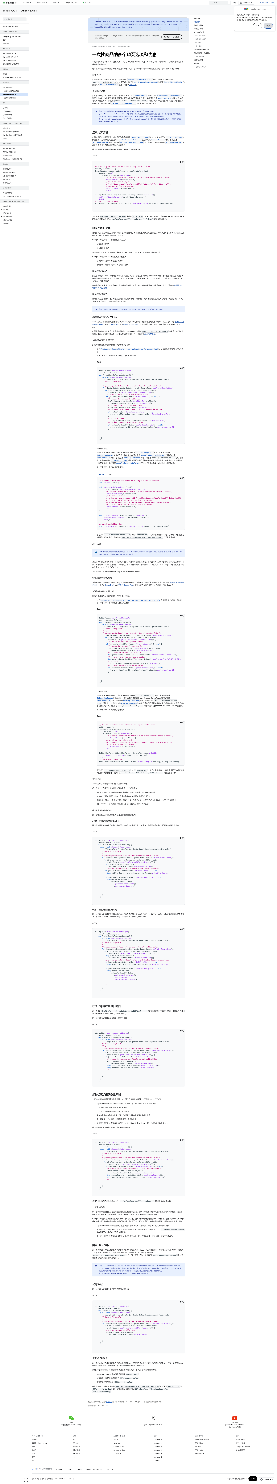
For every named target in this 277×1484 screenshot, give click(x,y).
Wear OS (117, 1443)
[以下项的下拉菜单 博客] (91, 2)
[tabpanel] (141, 503)
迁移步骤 (132, 85)
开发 (54, 3)
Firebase (79, 1469)
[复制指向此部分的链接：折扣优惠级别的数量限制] (123, 1094)
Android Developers (98, 46)
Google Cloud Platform (94, 1469)
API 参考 (198, 1447)
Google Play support (243, 1447)
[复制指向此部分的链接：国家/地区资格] (111, 1245)
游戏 (74, 1440)
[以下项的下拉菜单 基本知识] (32, 2)
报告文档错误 (240, 1443)
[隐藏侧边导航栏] (26, 1480)
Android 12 (158, 1457)
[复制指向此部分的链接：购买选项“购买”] (109, 271)
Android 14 (158, 1450)
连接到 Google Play (130, 324)
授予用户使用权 (158, 309)
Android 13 (158, 1454)
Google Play (69, 3)
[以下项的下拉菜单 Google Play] (77, 2)
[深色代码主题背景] (180, 162)
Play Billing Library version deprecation (116, 27)
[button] (14, 206)
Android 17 (158, 1440)
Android (34, 1440)
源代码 (34, 1450)
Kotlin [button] (101, 474)
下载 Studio (199, 1450)
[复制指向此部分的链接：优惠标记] (105, 1284)
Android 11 (158, 1460)
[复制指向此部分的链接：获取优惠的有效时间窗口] (123, 1006)
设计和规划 (41, 3)
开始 (268, 26)
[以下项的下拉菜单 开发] (59, 2)
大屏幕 (116, 1440)
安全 (33, 1447)
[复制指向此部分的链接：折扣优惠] (103, 779)
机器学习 (76, 1443)
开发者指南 (199, 1443)
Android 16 (158, 1443)
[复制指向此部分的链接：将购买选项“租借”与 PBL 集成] (120, 317)
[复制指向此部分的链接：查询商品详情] (107, 91)
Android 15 (158, 1447)
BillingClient (114, 324)
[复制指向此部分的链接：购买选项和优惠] (112, 228)
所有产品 (110, 1469)
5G (74, 1457)
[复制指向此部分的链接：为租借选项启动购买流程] (116, 340)
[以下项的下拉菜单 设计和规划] (48, 2)
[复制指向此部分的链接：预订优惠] (103, 543)
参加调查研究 (240, 1450)
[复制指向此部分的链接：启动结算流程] (110, 132)
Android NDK (199, 1454)
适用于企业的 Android (39, 1443)
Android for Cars (119, 1450)
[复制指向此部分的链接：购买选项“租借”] (109, 294)
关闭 (257, 26)
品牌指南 (50, 1479)
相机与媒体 (76, 1450)
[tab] (101, 474)
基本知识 (26, 3)
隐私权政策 (76, 1454)
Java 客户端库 (149, 334)
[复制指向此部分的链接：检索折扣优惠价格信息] (114, 810)
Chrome (69, 1469)
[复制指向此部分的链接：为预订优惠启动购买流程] (116, 591)
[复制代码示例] (183, 162)
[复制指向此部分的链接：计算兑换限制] (107, 1207)
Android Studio (262, 3)
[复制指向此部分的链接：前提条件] (103, 75)
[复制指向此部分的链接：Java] (99, 156)
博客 (86, 3)
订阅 (253, 1479)
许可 (42, 1479)
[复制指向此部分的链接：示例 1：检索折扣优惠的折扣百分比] (121, 821)
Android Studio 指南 (202, 1440)
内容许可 (109, 1402)
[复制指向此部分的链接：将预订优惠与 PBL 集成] (114, 578)
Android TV (117, 1454)
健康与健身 (76, 1447)
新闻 (33, 1454)
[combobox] (220, 3)
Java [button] (111, 474)
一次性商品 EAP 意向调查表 (117, 554)
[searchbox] (15, 19)
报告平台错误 (240, 1440)
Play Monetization (28, 11)
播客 (33, 1460)
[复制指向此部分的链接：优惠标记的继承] (109, 1358)
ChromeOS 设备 (119, 1447)
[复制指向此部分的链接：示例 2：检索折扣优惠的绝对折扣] (120, 909)
